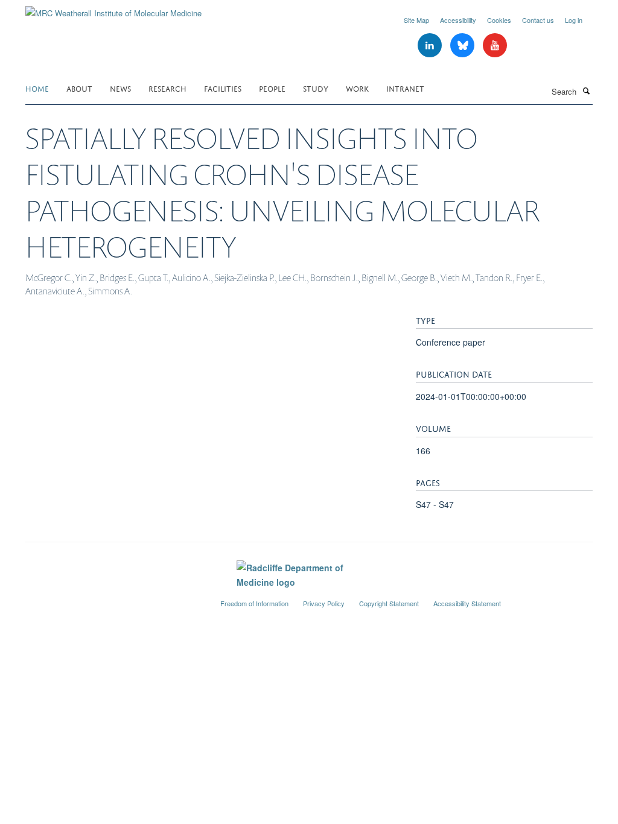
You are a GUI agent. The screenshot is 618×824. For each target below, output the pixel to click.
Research (167, 87)
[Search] (586, 90)
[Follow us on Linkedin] (431, 45)
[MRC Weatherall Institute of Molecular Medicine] (113, 8)
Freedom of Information (254, 603)
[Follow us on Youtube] (495, 45)
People (272, 87)
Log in (573, 20)
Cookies (499, 20)
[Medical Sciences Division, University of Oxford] (113, 598)
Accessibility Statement (467, 603)
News (120, 87)
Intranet (405, 87)
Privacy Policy (324, 603)
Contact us (538, 20)
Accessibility (458, 20)
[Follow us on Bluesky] (463, 45)
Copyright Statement (389, 603)
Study (315, 87)
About (79, 87)
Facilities (222, 87)
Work (357, 87)
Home (37, 87)
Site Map (416, 20)
